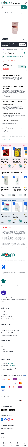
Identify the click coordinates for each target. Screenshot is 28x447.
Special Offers (4, 354)
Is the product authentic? (7, 104)
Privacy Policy (4, 314)
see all (25, 145)
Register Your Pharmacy (7, 351)
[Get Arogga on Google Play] (4, 410)
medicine (10, 79)
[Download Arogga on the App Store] (12, 410)
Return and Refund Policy (7, 319)
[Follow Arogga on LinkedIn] (2, 419)
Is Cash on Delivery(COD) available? (10, 120)
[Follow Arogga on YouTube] (12, 419)
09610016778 (11, 363)
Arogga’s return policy (7, 139)
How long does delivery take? (9, 127)
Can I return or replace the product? (10, 134)
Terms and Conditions (6, 316)
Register (22, 44)
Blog (2, 344)
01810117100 (12, 365)
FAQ (2, 346)
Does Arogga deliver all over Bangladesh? (11, 113)
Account (3, 349)
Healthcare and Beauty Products (9, 335)
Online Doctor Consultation (7, 328)
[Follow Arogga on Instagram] (8, 419)
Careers (3, 311)
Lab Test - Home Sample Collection (10, 330)
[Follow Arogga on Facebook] (5, 419)
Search (24, 7)
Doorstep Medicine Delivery (8, 332)
